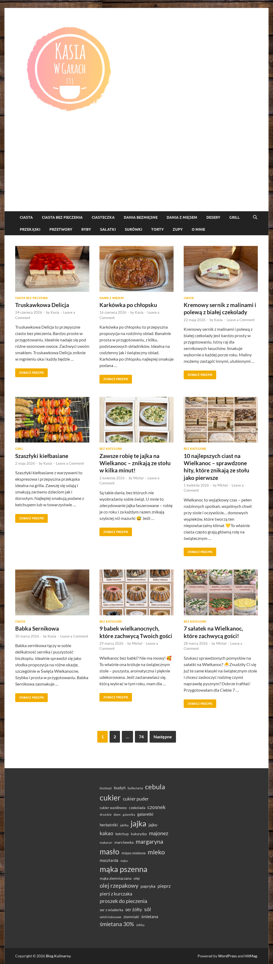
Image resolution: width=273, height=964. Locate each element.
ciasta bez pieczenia (62, 217)
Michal (138, 478)
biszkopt (106, 788)
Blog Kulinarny (58, 956)
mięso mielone (134, 853)
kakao (106, 833)
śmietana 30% (117, 924)
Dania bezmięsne (141, 217)
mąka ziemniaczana (115, 878)
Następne (163, 736)
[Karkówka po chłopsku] (136, 269)
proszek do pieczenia (123, 901)
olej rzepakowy (119, 885)
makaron (106, 842)
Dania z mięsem (182, 217)
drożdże (105, 814)
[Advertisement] (136, 171)
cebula (155, 787)
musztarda (109, 860)
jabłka (124, 825)
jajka (138, 823)
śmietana (149, 916)
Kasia (55, 312)
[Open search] (255, 217)
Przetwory (60, 229)
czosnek (156, 807)
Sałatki (108, 229)
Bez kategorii (110, 449)
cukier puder (136, 799)
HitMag (250, 956)
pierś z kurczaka (116, 894)
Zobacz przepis (29, 371)
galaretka (129, 814)
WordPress (227, 956)
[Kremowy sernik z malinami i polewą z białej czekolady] (221, 269)
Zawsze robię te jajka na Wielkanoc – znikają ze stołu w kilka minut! (135, 463)
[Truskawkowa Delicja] (52, 269)
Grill (234, 217)
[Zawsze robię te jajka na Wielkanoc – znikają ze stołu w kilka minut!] (136, 420)
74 (141, 736)
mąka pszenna (123, 869)
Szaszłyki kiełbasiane (41, 455)
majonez (158, 833)
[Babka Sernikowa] (52, 592)
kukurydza (139, 834)
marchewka (124, 842)
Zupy (178, 229)
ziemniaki (131, 917)
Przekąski (30, 229)
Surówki (133, 229)
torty (157, 229)
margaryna (149, 841)
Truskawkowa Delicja (42, 304)
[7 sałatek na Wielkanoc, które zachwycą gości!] (221, 592)
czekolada (137, 808)
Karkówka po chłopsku (128, 304)
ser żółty (133, 909)
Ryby (86, 229)
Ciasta (26, 217)
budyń (120, 787)
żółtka (140, 925)
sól (147, 909)
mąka (124, 860)
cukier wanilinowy (113, 808)
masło (109, 851)
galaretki (145, 813)
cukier (110, 797)
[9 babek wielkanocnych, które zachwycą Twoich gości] (136, 592)
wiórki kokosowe (110, 917)
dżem (117, 814)
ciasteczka (103, 217)
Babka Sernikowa (37, 628)
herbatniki (109, 824)
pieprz (164, 886)
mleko (156, 852)
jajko (152, 824)
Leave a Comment (241, 320)
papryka (147, 886)
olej (137, 878)
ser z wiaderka (111, 909)
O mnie (198, 229)
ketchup (122, 834)
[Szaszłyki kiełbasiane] (52, 420)
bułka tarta (135, 788)
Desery (213, 217)
